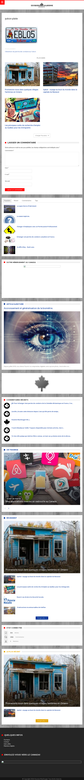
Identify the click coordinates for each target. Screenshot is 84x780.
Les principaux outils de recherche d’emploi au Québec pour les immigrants (22, 126)
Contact (6, 742)
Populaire (7, 200)
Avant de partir (13, 499)
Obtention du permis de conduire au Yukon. (20, 50)
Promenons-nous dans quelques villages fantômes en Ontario (21, 90)
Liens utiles (7, 744)
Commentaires (26, 200)
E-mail (7, 174)
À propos (7, 740)
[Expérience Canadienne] (42, 2)
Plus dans (41, 58)
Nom (7, 168)
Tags (36, 200)
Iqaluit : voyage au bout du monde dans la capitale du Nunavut (60, 90)
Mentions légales (9, 746)
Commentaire (9, 150)
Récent (16, 200)
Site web (7, 181)
